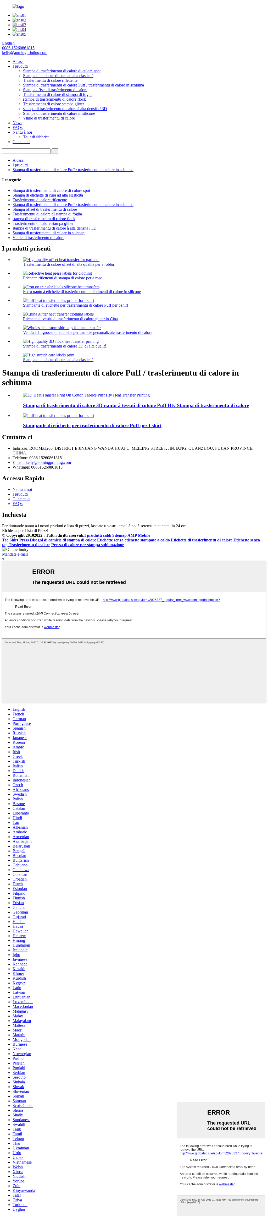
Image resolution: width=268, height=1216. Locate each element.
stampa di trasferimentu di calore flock (54, 99)
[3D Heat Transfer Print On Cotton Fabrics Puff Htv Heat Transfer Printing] (86, 395)
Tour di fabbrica (36, 137)
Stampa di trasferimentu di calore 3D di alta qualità (65, 346)
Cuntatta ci (21, 141)
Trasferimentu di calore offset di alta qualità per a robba (68, 264)
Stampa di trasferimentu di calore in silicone (59, 113)
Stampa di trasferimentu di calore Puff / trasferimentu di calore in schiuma (83, 85)
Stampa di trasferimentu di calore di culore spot (61, 71)
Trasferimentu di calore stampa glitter (53, 104)
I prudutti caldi (97, 535)
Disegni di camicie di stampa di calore (63, 540)
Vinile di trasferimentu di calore (49, 118)
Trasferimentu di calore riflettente (50, 80)
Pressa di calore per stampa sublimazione (87, 544)
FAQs (18, 127)
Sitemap (119, 535)
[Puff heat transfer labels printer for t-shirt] (58, 415)
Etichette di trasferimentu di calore (201, 540)
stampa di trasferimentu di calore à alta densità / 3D (65, 108)
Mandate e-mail (15, 554)
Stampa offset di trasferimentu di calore (55, 90)
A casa (18, 61)
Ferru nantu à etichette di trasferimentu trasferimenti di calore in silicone (82, 291)
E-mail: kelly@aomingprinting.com (42, 462)
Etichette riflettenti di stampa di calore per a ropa (63, 278)
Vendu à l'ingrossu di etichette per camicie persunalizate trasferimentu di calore (87, 332)
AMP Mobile (138, 535)
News (17, 123)
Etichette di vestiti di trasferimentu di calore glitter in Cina (70, 319)
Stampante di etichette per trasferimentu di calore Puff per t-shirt (75, 305)
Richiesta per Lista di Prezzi (25, 530)
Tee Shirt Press (15, 540)
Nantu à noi (22, 132)
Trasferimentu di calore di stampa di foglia (57, 94)
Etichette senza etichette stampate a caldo (133, 540)
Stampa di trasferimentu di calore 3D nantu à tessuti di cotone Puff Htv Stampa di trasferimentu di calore (136, 405)
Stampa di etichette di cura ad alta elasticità (58, 75)
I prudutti (20, 66)
